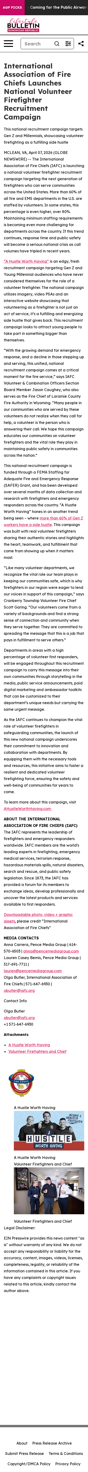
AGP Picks (12, 7)
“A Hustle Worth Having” (26, 261)
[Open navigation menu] (8, 43)
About (21, 1443)
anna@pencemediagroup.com (51, 951)
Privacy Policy (67, 1463)
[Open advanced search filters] (68, 43)
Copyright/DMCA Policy (29, 1463)
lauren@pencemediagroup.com (33, 970)
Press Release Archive (52, 1443)
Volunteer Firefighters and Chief (37, 1051)
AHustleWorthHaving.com (28, 808)
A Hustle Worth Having (29, 1044)
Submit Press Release (24, 1453)
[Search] (56, 43)
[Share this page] (81, 43)
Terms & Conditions (66, 1453)
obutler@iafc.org (19, 990)
